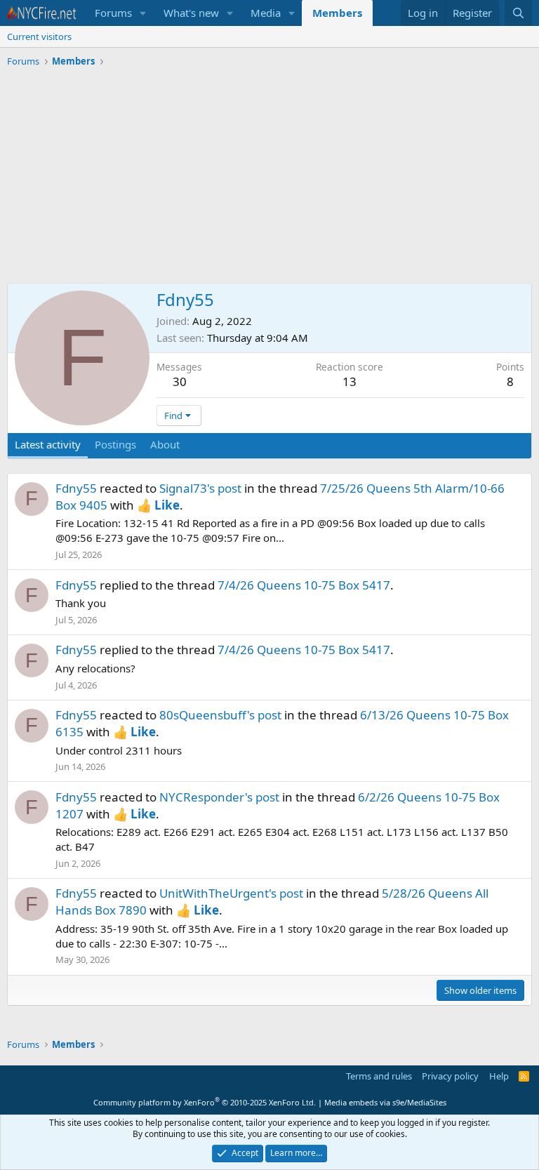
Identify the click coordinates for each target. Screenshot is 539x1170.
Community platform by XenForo (204, 1102)
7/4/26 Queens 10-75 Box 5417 (304, 585)
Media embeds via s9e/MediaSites (385, 1102)
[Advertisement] (269, 177)
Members (337, 13)
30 (180, 381)
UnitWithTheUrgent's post (231, 893)
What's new (191, 13)
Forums (113, 13)
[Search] (518, 13)
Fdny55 (76, 488)
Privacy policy (450, 1076)
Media (266, 13)
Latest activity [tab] (48, 444)
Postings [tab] (115, 444)
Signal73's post (200, 488)
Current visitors (39, 36)
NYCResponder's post (219, 797)
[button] (143, 13)
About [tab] (165, 444)
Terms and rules (379, 1076)
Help (499, 1076)
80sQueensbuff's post (220, 715)
